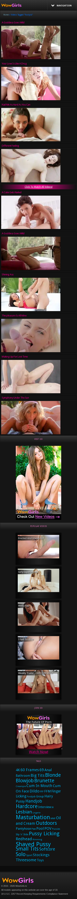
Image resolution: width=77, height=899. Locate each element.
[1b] (38, 519)
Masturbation (33, 817)
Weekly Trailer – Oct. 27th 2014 (35, 673)
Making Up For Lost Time (15, 356)
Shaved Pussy (33, 844)
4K (18, 770)
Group (40, 796)
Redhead (24, 839)
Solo (21, 854)
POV (48, 828)
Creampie (21, 786)
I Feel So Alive (26, 639)
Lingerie (36, 813)
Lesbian (24, 812)
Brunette (44, 781)
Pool (40, 828)
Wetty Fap (23, 605)
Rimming (37, 839)
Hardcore (27, 806)
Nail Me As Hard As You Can (16, 104)
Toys (40, 860)
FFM (47, 791)
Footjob (31, 796)
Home (6, 15)
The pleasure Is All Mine (14, 315)
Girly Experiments (28, 571)
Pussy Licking (44, 834)
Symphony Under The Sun (15, 397)
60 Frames (30, 770)
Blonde (53, 775)
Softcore (47, 849)
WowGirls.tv (21, 886)
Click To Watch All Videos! (39, 187)
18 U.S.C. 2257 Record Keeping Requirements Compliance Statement (34, 894)
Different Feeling (10, 145)
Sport (29, 855)
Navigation (64, 5)
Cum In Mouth (39, 786)
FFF (42, 791)
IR (53, 807)
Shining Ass (8, 274)
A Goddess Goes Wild (13, 22)
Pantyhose (23, 829)
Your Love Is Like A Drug (14, 63)
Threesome (26, 860)
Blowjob (25, 781)
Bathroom (23, 776)
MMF (53, 818)
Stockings (41, 855)
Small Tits (27, 849)
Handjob (33, 801)
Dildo (34, 791)
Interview (44, 807)
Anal (48, 770)
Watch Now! (38, 752)
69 (41, 770)
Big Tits (38, 775)
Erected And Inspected (31, 538)
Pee (34, 828)
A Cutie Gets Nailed (12, 192)
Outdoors (46, 823)
